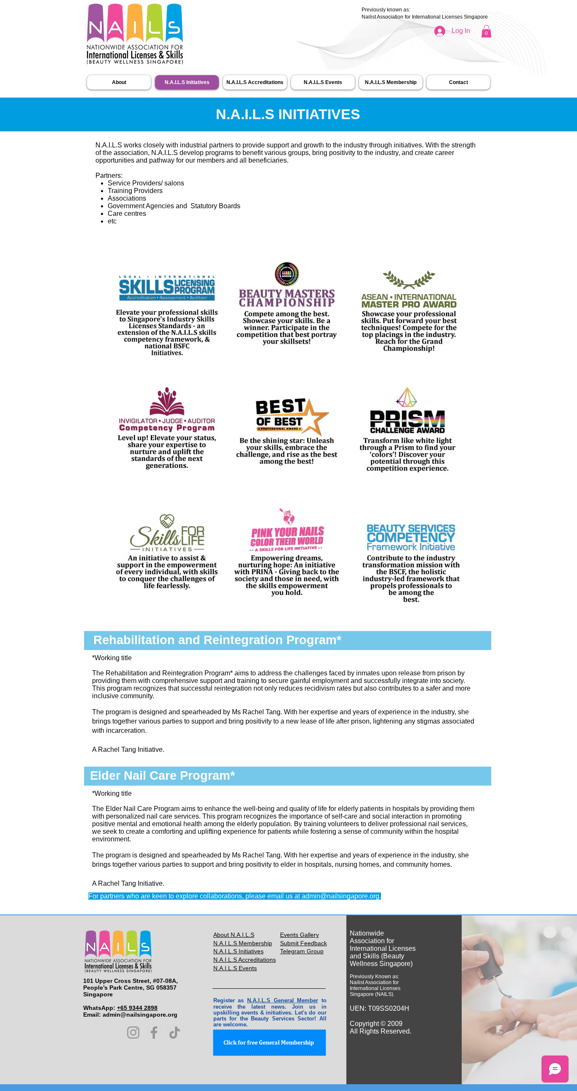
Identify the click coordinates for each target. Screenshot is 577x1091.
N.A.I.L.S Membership (242, 943)
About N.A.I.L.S (233, 934)
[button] (486, 31)
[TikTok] (174, 1032)
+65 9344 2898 (137, 1007)
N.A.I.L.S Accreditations (244, 959)
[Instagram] (133, 1032)
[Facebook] (154, 1032)
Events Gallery (299, 934)
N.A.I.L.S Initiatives (238, 951)
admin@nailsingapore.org (340, 896)
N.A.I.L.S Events (235, 968)
